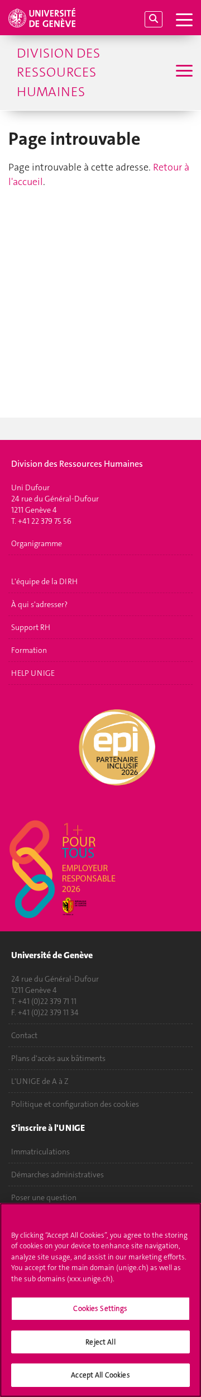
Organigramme (36, 543)
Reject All (100, 1342)
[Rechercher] (153, 19)
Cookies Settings (100, 1308)
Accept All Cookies (100, 1375)
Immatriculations (40, 1152)
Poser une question (43, 1197)
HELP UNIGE (33, 673)
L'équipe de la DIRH (44, 581)
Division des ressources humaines (58, 72)
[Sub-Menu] (183, 72)
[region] (100, 1300)
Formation (29, 650)
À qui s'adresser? (39, 604)
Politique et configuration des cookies (75, 1104)
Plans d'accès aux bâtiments (58, 1058)
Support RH (30, 627)
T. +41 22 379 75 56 (41, 521)
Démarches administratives (57, 1174)
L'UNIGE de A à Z (40, 1081)
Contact (24, 1035)
